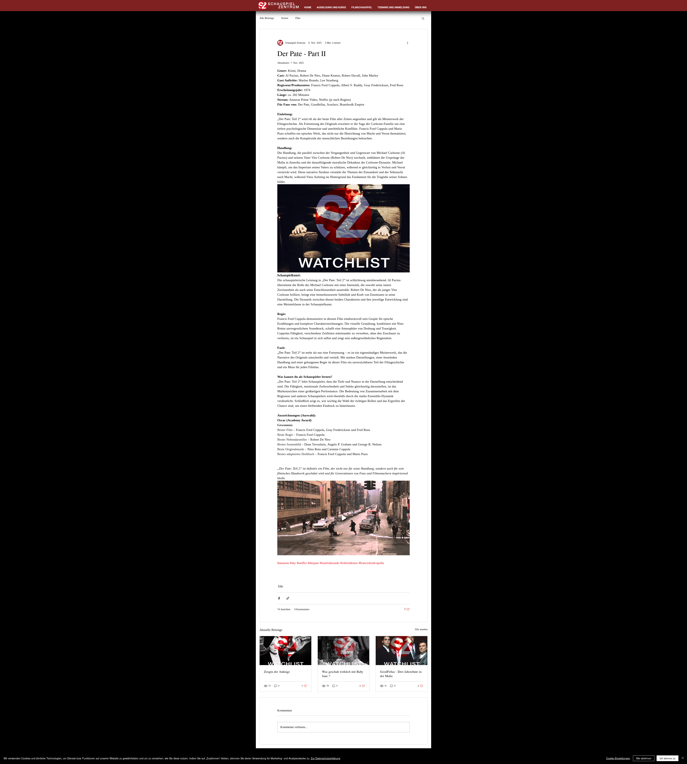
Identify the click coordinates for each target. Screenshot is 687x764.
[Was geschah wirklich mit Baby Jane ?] (343, 650)
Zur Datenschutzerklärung (325, 758)
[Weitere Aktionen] (407, 43)
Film (297, 18)
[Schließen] (683, 758)
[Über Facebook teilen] (279, 598)
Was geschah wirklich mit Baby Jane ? (342, 673)
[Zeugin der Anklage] (285, 650)
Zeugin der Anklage (277, 671)
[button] (423, 18)
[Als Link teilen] (287, 598)
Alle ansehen (421, 629)
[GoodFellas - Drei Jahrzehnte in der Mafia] (401, 650)
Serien (284, 18)
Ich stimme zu (667, 758)
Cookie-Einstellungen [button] (618, 758)
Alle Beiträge (266, 18)
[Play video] (343, 518)
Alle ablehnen (643, 758)
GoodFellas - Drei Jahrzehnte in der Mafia (401, 673)
